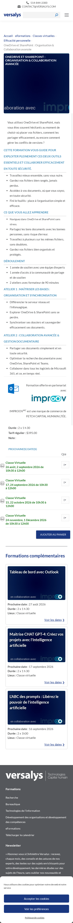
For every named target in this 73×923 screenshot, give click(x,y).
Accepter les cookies (36, 898)
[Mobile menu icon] (66, 15)
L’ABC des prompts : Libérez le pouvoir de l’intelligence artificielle (34, 702)
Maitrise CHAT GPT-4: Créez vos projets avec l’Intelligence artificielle (36, 640)
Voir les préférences (36, 909)
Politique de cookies (34, 917)
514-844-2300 (39, 2)
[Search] (56, 15)
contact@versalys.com (39, 6)
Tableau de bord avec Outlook (34, 572)
